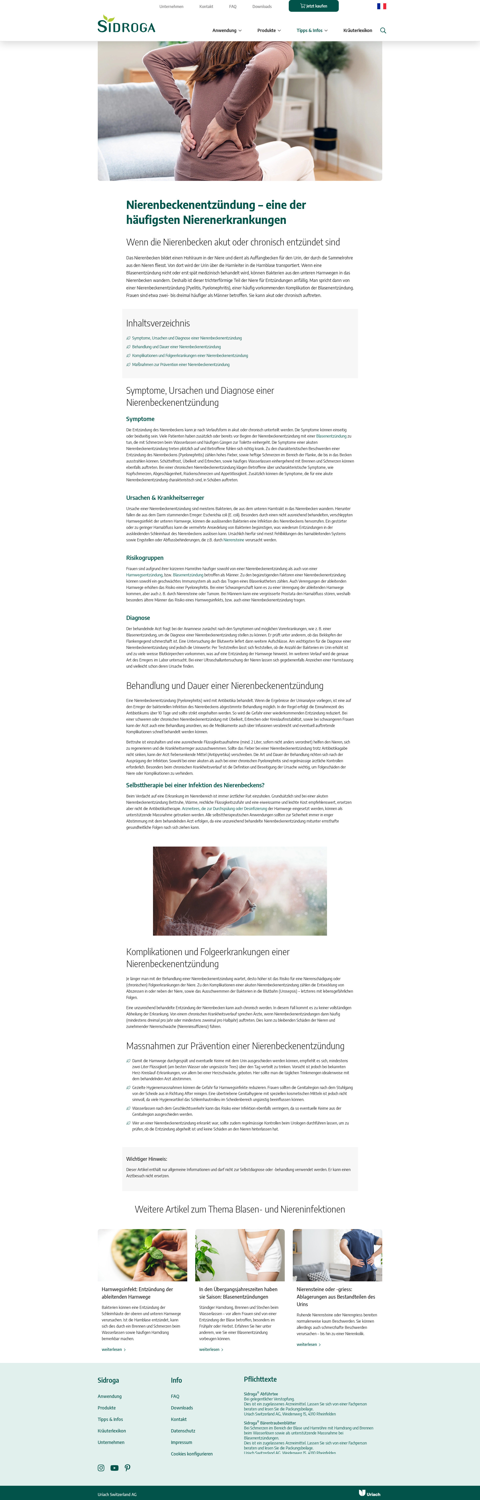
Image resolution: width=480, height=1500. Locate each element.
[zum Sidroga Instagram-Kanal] (104, 1467)
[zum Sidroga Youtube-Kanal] (117, 1467)
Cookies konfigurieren (192, 1453)
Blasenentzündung (331, 436)
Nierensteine (234, 539)
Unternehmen (172, 6)
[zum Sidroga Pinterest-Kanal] (127, 1467)
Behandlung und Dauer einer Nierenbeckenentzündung (176, 346)
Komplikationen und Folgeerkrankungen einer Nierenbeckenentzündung (190, 355)
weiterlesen (112, 1349)
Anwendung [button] (224, 30)
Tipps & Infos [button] (309, 30)
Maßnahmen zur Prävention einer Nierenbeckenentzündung (181, 364)
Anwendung (110, 1396)
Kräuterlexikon (358, 30)
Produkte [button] (267, 30)
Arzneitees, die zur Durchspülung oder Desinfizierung (224, 808)
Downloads (262, 6)
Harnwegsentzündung (144, 574)
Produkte (107, 1407)
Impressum (181, 1442)
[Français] (381, 5)
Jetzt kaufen (316, 6)
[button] (383, 31)
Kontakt (206, 6)
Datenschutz (183, 1430)
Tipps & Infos (110, 1419)
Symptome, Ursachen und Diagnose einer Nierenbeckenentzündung (187, 337)
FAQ (232, 6)
